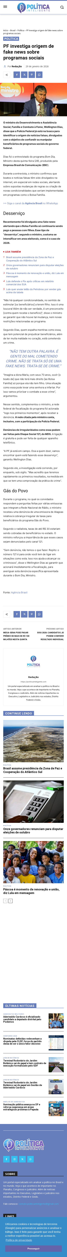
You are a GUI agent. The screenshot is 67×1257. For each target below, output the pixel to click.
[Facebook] (16, 74)
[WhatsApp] (39, 74)
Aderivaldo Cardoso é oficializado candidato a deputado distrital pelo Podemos (22, 1019)
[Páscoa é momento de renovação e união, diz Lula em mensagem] (33, 862)
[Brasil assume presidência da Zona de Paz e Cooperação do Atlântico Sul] (33, 741)
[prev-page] (5, 901)
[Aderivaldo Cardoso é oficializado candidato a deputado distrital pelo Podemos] (56, 1020)
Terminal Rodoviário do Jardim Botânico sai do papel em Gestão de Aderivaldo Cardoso (22, 1085)
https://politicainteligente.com (33, 682)
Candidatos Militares (13, 1014)
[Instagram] (14, 1159)
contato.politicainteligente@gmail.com (39, 1203)
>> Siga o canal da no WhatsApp (30, 203)
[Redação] (5, 66)
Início (5, 30)
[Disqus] (33, 948)
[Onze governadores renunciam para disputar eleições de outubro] (33, 801)
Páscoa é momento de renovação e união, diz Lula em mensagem (35, 275)
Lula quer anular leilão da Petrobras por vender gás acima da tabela (33, 291)
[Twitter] (24, 74)
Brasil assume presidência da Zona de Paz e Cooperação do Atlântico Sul (30, 259)
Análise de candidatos (14, 1101)
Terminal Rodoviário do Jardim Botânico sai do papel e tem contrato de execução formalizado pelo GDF (24, 1063)
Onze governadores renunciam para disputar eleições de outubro (35, 267)
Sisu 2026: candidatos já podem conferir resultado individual (50, 636)
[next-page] (10, 901)
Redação (17, 66)
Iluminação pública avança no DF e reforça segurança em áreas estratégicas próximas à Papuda (21, 1107)
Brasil (12, 30)
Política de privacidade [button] (19, 1240)
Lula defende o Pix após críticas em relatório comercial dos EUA (30, 283)
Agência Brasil (19, 592)
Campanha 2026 (10, 1036)
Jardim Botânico (11, 1058)
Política (21, 30)
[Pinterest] (31, 74)
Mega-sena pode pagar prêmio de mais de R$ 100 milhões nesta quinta (16, 636)
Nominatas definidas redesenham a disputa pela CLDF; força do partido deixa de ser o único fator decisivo (22, 1041)
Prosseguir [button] (33, 1248)
